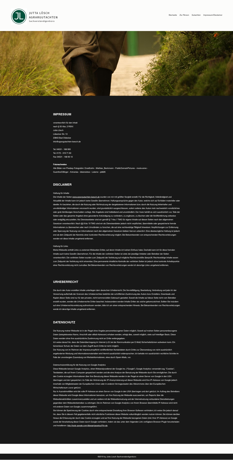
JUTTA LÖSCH (39, 13)
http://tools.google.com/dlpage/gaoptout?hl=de (87, 425)
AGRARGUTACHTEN (43, 17)
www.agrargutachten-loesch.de (86, 197)
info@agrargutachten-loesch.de (67, 141)
